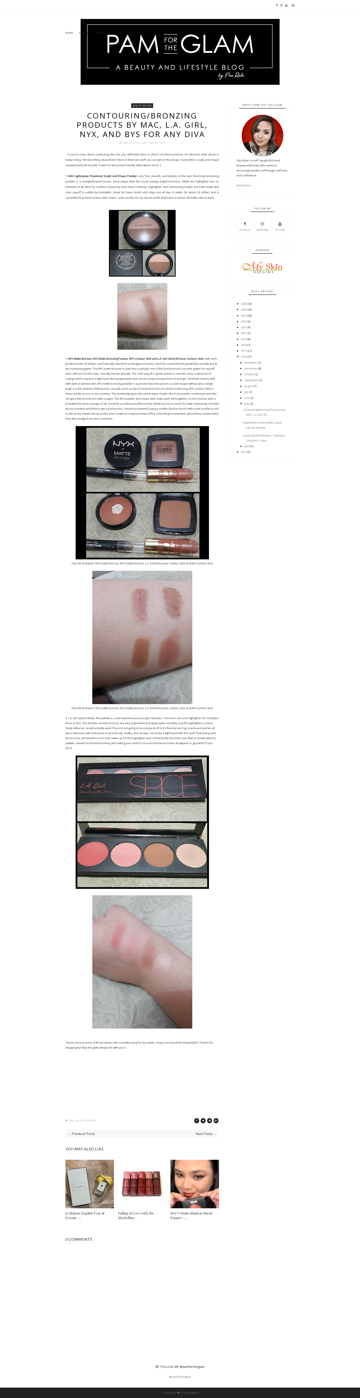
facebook (244, 229)
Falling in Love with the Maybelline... (136, 1215)
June (247, 398)
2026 (244, 304)
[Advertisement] (78, 13)
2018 (244, 345)
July (246, 392)
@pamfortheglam (180, 1377)
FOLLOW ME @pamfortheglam (182, 1366)
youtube (280, 229)
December (250, 362)
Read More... (244, 185)
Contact (100, 32)
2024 (244, 315)
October (249, 374)
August (248, 386)
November (251, 368)
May (247, 403)
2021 (244, 333)
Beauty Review (142, 105)
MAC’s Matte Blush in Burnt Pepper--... (191, 1215)
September (251, 380)
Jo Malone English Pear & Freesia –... (85, 1215)
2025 (244, 309)
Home (69, 32)
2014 (244, 452)
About (83, 32)
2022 (244, 327)
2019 (244, 339)
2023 (244, 321)
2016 (244, 356)
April (247, 446)
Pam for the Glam (135, 142)
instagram (262, 229)
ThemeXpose (190, 1392)
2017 (244, 351)
